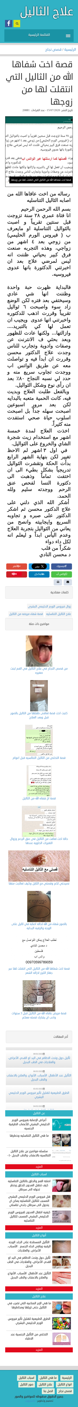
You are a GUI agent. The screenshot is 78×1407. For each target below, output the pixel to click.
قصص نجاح (53, 49)
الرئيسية (70, 49)
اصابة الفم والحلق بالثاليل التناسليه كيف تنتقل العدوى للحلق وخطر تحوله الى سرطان (29, 1185)
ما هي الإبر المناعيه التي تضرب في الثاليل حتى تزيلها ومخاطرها (29, 1305)
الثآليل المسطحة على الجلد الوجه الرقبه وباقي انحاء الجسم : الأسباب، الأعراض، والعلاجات (29, 1246)
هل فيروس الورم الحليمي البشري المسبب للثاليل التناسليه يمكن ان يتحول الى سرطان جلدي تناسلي (29, 1201)
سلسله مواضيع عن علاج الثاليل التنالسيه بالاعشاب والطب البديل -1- (29, 1153)
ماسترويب (30, 1401)
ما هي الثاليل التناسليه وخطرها (29, 1136)
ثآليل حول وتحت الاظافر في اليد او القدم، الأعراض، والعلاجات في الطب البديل (29, 1262)
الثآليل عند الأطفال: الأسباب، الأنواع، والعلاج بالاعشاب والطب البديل (29, 1275)
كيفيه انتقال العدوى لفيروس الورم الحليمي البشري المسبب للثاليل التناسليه (29, 1216)
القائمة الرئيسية (39, 35)
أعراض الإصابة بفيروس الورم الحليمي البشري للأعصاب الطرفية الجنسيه (29, 1124)
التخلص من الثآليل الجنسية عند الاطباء (29, 1336)
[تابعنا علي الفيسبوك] (8, 23)
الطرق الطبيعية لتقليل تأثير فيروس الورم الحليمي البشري (29, 1321)
